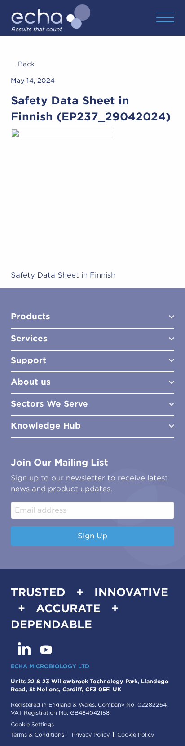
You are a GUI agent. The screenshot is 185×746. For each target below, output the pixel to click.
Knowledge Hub (46, 425)
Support (28, 360)
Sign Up (92, 536)
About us (31, 381)
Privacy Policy (91, 734)
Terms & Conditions (37, 734)
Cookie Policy (135, 734)
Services (29, 338)
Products (30, 316)
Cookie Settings (32, 724)
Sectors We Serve (49, 403)
